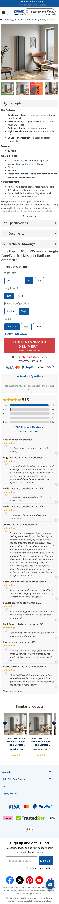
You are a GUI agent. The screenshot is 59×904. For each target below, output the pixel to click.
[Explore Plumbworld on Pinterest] (29, 880)
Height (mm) (11, 288)
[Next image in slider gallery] (5, 104)
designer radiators (25, 204)
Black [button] (26, 326)
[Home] (1, 19)
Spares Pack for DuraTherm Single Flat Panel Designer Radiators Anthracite (29, 195)
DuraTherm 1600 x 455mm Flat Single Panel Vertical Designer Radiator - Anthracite (16, 742)
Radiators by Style (36, 19)
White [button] (38, 326)
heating (14, 187)
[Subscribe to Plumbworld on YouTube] (39, 880)
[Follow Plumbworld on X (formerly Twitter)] (19, 880)
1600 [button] (9, 296)
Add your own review (28, 431)
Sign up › (46, 861)
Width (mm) (10, 273)
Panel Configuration (17, 304)
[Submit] (27, 11)
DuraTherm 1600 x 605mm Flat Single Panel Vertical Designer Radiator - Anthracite (40, 742)
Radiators (19, 19)
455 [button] (19, 280)
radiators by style (27, 211)
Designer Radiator (24, 164)
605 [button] (39, 280)
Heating (9, 19)
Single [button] (24, 311)
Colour (7, 319)
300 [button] (8, 280)
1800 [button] (20, 296)
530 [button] (29, 280)
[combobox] (39, 11)
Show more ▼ (30, 216)
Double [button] (10, 311)
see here (36, 350)
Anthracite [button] (12, 326)
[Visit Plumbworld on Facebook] (10, 880)
